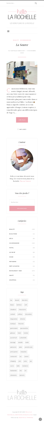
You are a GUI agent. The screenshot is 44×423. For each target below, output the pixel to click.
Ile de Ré (22, 252)
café (26, 304)
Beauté (16, 40)
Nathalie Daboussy (16, 50)
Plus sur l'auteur (25, 181)
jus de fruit (13, 337)
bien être (25, 300)
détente (22, 319)
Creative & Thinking (26, 417)
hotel (19, 333)
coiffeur (20, 314)
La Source (22, 45)
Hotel (22, 247)
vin (25, 370)
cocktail (12, 314)
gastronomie (14, 328)
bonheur (19, 304)
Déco (22, 238)
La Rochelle (23, 337)
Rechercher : (15, 202)
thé (21, 370)
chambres (13, 309)
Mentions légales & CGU (24, 415)
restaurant (13, 356)
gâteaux (12, 333)
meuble (20, 342)
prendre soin (28, 347)
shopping (22, 280)
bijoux (12, 304)
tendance (25, 366)
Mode (22, 257)
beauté (17, 300)
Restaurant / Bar (22, 271)
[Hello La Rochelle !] (22, 16)
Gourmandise (25, 40)
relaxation (24, 351)
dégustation (13, 319)
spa (31, 361)
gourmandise (24, 328)
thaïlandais (13, 370)
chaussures (22, 309)
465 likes (22, 129)
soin (19, 361)
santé (22, 275)
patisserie (22, 261)
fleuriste (21, 323)
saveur (26, 356)
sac (21, 356)
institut (26, 333)
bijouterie (22, 234)
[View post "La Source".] (22, 72)
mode (27, 342)
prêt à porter (22, 266)
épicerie (22, 375)
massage (12, 342)
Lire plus (22, 120)
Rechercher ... (11, 3)
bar (11, 300)
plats (20, 347)
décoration (28, 314)
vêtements (13, 375)
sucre (12, 366)
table (18, 366)
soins (25, 361)
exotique (13, 323)
